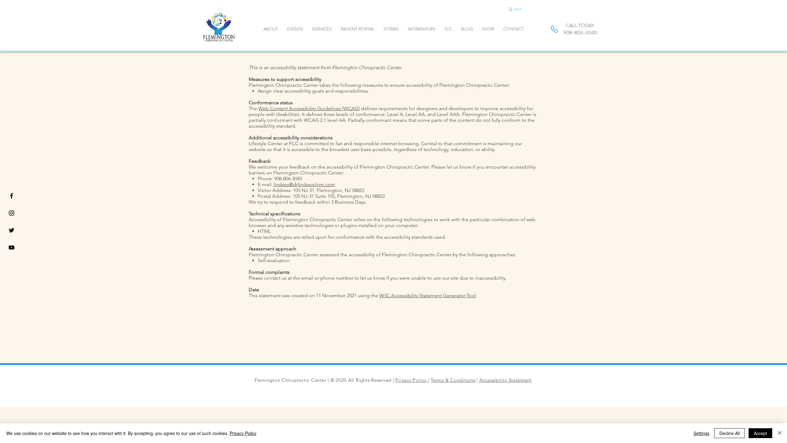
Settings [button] (701, 433)
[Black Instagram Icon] (11, 213)
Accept (760, 433)
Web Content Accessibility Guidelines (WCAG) (309, 108)
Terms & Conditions (453, 380)
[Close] (779, 433)
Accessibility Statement (505, 380)
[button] (521, 9)
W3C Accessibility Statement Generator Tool (427, 295)
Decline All (729, 433)
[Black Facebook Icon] (11, 195)
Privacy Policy (411, 380)
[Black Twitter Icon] (11, 230)
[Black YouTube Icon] (11, 247)
